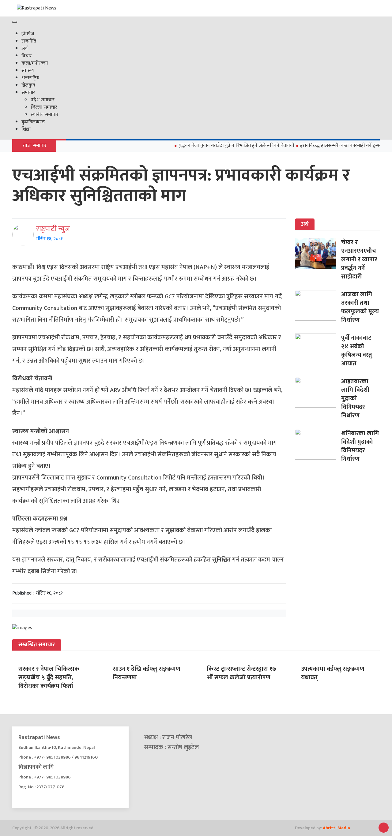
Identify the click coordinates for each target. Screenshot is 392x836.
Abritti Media (336, 827)
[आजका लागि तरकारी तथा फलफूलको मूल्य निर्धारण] (318, 305)
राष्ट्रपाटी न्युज (53, 229)
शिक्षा (26, 129)
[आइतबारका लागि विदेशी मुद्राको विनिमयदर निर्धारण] (318, 392)
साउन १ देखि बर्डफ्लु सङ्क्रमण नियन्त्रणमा (146, 673)
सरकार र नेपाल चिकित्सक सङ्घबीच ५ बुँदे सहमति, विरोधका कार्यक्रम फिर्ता (48, 677)
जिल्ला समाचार (44, 107)
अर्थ (24, 48)
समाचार (28, 92)
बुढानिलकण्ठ (33, 122)
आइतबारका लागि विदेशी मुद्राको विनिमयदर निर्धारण (355, 398)
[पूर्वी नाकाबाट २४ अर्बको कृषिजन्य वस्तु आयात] (318, 349)
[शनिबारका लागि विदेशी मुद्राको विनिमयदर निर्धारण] (318, 444)
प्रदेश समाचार (43, 100)
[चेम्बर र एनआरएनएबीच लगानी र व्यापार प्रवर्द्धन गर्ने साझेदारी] (318, 253)
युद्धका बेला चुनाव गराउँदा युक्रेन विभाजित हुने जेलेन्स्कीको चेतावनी (226, 145)
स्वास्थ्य (27, 70)
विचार (26, 56)
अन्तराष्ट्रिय (30, 78)
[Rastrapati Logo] (73, 8)
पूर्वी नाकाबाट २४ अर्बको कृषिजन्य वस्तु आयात (356, 351)
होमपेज (27, 34)
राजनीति (28, 41)
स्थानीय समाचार (44, 114)
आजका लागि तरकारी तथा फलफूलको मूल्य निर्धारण (360, 307)
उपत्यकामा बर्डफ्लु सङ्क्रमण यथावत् (332, 673)
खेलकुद (28, 85)
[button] (383, 827)
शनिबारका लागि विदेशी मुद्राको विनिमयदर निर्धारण (360, 446)
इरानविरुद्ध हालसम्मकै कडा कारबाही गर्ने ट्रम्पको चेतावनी (339, 145)
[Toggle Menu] (14, 22)
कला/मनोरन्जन (34, 63)
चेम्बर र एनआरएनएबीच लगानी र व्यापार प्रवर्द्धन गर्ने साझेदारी (359, 259)
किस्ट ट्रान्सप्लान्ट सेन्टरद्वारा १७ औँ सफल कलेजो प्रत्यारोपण (241, 673)
